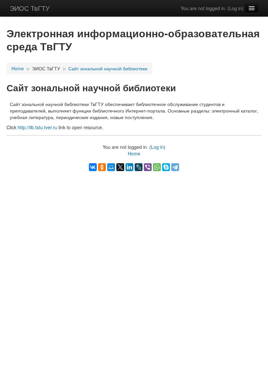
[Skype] (166, 167)
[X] (120, 167)
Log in (235, 8)
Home (17, 68)
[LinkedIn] (129, 167)
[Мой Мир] (111, 167)
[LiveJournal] (138, 167)
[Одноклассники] (102, 167)
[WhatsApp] (157, 167)
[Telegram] (175, 167)
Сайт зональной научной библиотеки (107, 68)
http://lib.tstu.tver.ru (37, 127)
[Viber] (148, 167)
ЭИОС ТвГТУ (30, 8)
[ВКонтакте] (93, 167)
